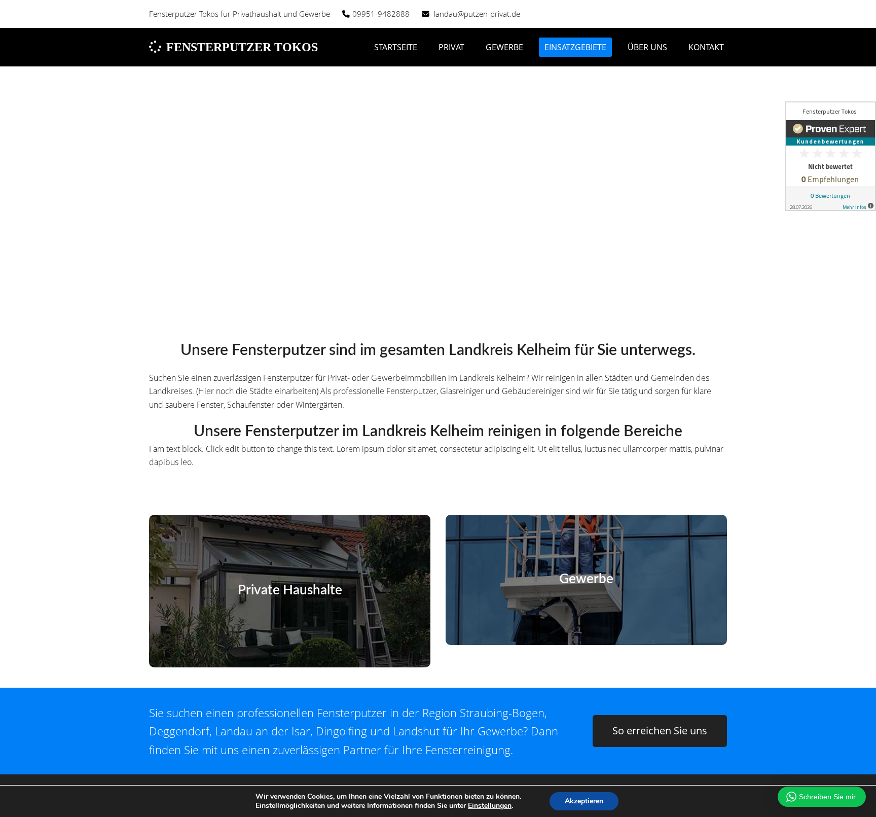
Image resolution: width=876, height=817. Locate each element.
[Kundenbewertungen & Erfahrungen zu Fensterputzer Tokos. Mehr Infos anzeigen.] (830, 156)
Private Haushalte (290, 590)
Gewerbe (586, 579)
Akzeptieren (584, 801)
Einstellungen (490, 805)
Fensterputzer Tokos (242, 47)
